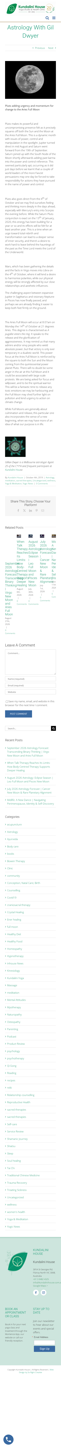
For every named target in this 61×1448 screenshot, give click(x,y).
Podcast (11, 1036)
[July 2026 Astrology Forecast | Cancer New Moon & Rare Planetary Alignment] (42, 536)
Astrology (50, 477)
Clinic (10, 868)
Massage (12, 985)
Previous (40, 48)
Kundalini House (15, 477)
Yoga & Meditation (13, 483)
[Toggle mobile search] (47, 18)
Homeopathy (14, 948)
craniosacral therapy (18, 905)
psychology (13, 1051)
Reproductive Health (18, 1102)
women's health (16, 1212)
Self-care (12, 1124)
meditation (10, 480)
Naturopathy (14, 1014)
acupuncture (14, 824)
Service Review (15, 1131)
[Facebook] (36, 1292)
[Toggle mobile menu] (54, 18)
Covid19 (11, 897)
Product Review (16, 1043)
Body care (12, 846)
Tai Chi (11, 1168)
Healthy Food (14, 941)
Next (50, 48)
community (13, 875)
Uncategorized (39, 480)
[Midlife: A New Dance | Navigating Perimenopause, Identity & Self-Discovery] (54, 536)
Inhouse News (15, 963)
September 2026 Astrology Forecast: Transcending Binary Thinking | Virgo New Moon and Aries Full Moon (28, 751)
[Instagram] (43, 1292)
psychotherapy (15, 1058)
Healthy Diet (14, 934)
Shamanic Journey (17, 1138)
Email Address (41, 1337)
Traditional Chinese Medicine (23, 1175)
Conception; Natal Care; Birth (23, 883)
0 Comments (42, 483)
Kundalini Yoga (15, 978)
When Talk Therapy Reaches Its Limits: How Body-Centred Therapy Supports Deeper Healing (23, 563)
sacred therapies (24, 480)
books (10, 853)
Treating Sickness (17, 1190)
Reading (11, 1073)
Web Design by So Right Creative (36, 1371)
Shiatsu (11, 1146)
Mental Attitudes (16, 1000)
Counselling (13, 890)
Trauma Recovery (17, 1182)
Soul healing (14, 1160)
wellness (51, 480)
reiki (9, 1087)
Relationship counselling (20, 1095)
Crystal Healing (15, 912)
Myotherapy (14, 1007)
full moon (12, 926)
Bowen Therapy (16, 861)
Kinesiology (13, 970)
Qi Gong (11, 1065)
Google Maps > (40, 1285)
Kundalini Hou (12, 469)
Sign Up (44, 1348)
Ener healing (14, 919)
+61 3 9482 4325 (41, 1279)
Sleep (10, 1153)
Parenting (12, 1029)
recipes (11, 1080)
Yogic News (28, 483)
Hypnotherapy (15, 956)
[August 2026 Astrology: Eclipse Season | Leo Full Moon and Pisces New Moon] (30, 536)
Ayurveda (12, 839)
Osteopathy (13, 1022)
